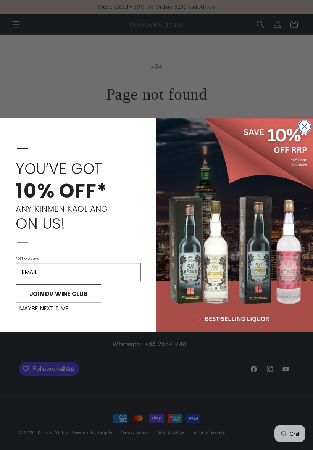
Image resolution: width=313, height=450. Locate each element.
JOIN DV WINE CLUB (58, 293)
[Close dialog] (304, 126)
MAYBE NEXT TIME (43, 309)
